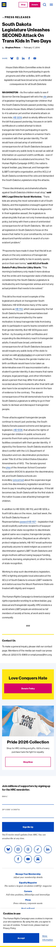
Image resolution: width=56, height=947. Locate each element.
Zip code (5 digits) (16, 810)
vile (44, 96)
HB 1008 (18, 429)
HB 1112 (19, 309)
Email (10, 796)
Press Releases (18, 17)
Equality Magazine (28, 882)
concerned (18, 480)
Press (28, 900)
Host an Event (28, 908)
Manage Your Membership (28, 874)
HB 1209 (17, 117)
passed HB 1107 (28, 521)
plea (8, 467)
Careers (28, 891)
